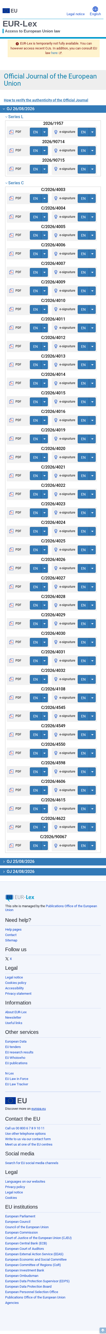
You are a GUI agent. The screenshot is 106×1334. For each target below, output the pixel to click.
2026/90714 (53, 141)
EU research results (19, 1052)
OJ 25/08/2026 (20, 861)
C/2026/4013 (53, 356)
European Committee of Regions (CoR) (33, 1265)
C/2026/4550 (53, 744)
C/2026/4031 (53, 651)
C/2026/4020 (53, 448)
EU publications (16, 1063)
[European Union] (16, 1100)
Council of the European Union (27, 1227)
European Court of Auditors (24, 1249)
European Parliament (20, 1216)
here (54, 53)
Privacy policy (15, 1187)
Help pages (13, 929)
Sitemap (11, 940)
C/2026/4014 (53, 374)
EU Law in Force (16, 1079)
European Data (15, 1041)
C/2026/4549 (53, 725)
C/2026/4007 (53, 263)
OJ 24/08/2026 (20, 871)
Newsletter (13, 1017)
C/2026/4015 (53, 393)
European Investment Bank (24, 1270)
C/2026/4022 (53, 485)
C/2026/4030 (53, 633)
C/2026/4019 (53, 430)
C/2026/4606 (53, 781)
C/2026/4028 (53, 596)
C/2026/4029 (53, 614)
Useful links (13, 1023)
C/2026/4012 (53, 337)
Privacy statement (18, 993)
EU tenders (13, 1047)
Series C (16, 182)
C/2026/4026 (53, 559)
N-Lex (9, 1073)
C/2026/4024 (53, 522)
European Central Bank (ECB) (26, 1243)
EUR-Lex (20, 23)
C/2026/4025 (53, 541)
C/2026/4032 (53, 670)
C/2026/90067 (53, 836)
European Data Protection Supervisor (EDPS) (37, 1281)
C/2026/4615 (53, 800)
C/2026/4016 (53, 411)
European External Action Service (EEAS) (34, 1254)
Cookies (11, 1198)
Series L (15, 116)
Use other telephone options (25, 1134)
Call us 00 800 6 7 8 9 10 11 (25, 1128)
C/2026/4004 (53, 208)
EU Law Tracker (16, 1084)
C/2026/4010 (53, 300)
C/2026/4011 (53, 319)
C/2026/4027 (53, 578)
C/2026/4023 (53, 503)
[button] (95, 11)
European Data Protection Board (28, 1286)
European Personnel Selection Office (31, 1292)
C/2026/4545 (53, 707)
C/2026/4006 (53, 244)
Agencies (12, 1303)
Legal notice (14, 977)
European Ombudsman (21, 1276)
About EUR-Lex (15, 1012)
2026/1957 (53, 123)
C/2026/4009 (53, 282)
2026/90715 (53, 160)
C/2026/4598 (53, 762)
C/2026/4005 (53, 226)
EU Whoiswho (15, 1058)
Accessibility (14, 988)
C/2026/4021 (53, 467)
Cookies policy (15, 983)
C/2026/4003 (53, 189)
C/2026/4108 (53, 689)
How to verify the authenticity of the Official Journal (46, 100)
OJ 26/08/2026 (20, 108)
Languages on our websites (25, 1181)
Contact (10, 935)
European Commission (21, 1232)
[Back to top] (103, 1330)
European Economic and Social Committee (36, 1259)
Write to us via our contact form (28, 1139)
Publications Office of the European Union (35, 1297)
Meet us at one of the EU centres (28, 1144)
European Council (17, 1222)
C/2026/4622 (53, 818)
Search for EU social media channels (31, 1163)
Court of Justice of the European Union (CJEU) (38, 1238)
